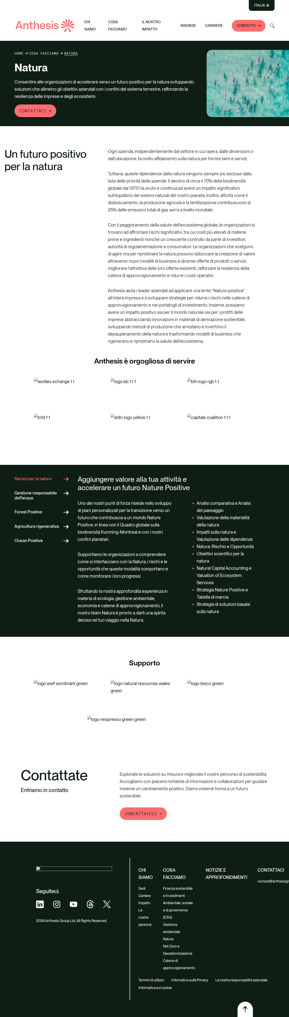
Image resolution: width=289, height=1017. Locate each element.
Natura (168, 939)
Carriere (214, 25)
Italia (259, 5)
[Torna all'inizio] (245, 1009)
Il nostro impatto (151, 25)
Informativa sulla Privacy (189, 980)
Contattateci (141, 813)
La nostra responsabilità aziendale (241, 980)
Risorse (188, 25)
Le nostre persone (144, 917)
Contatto (246, 25)
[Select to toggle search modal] (272, 25)
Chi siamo (90, 25)
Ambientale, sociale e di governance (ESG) (178, 910)
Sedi (141, 888)
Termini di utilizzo (151, 980)
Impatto (144, 903)
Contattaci (33, 110)
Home (18, 53)
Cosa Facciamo (117, 25)
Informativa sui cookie (155, 988)
